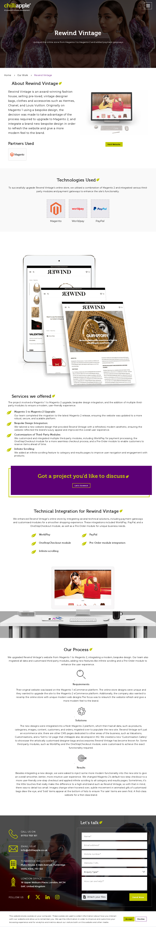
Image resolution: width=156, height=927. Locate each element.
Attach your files (96, 897)
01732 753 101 (29, 835)
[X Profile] (37, 898)
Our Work (22, 75)
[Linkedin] (47, 898)
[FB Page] (28, 898)
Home (7, 75)
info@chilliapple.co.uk (34, 850)
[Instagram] (57, 898)
